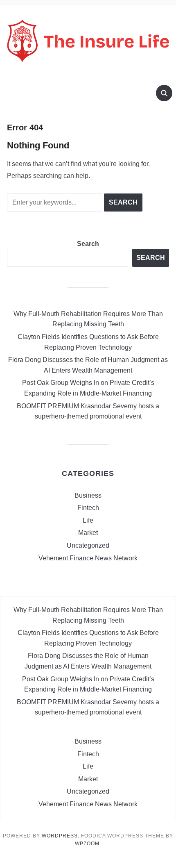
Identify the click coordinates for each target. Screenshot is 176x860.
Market (88, 532)
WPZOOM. (88, 843)
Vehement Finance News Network (88, 558)
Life (88, 520)
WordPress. (60, 836)
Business (88, 495)
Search (88, 243)
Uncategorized (88, 545)
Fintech (88, 507)
